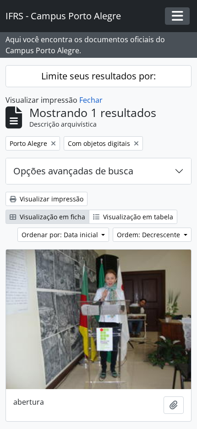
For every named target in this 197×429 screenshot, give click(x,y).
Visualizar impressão (50, 199)
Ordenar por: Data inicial (61, 234)
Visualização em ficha (51, 216)
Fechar (91, 100)
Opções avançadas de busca (73, 171)
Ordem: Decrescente (149, 234)
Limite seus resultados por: (98, 76)
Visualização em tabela (137, 216)
